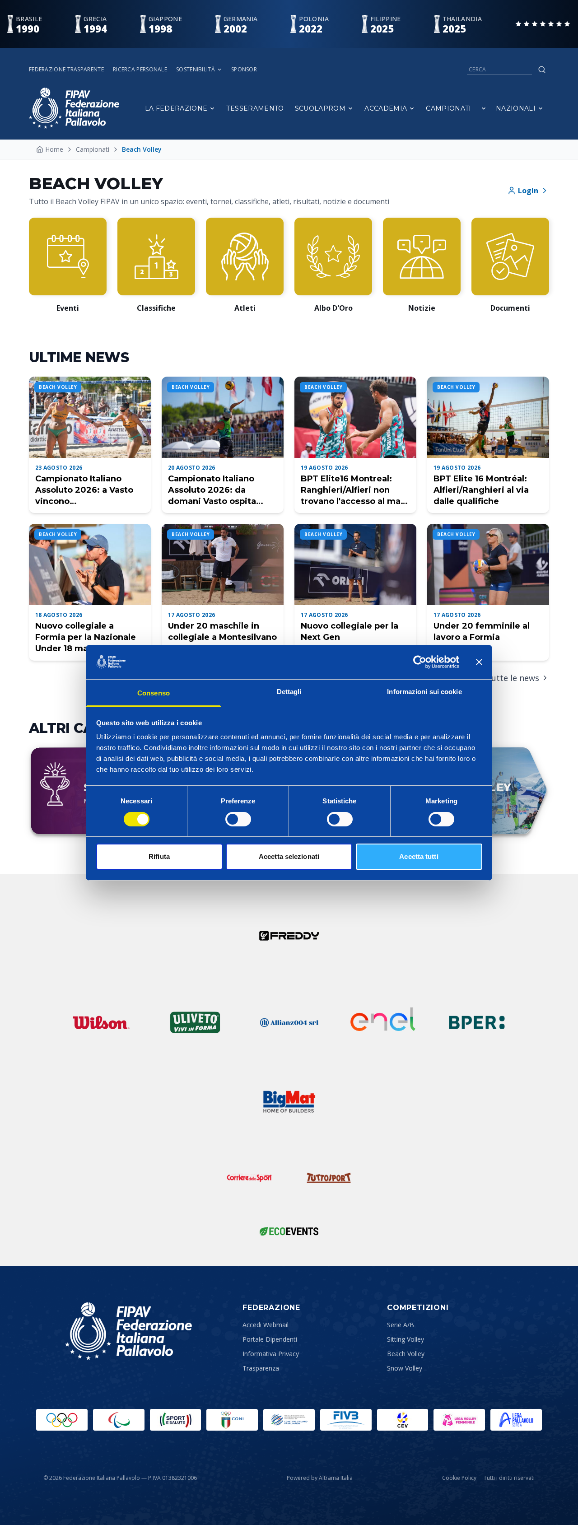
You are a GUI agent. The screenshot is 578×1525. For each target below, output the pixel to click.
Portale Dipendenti (269, 1339)
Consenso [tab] (153, 693)
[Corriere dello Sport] (249, 1177)
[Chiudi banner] (479, 662)
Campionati (448, 108)
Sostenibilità (195, 69)
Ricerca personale (140, 69)
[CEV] (403, 1420)
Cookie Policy (459, 1478)
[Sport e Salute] (175, 1420)
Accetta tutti (418, 856)
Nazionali (516, 108)
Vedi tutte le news (504, 677)
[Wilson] (101, 1022)
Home (54, 149)
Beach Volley (405, 1353)
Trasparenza (260, 1368)
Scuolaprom (320, 108)
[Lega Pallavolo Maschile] (516, 1420)
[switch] (238, 819)
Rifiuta (159, 856)
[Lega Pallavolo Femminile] (459, 1420)
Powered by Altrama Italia (320, 1478)
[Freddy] (289, 936)
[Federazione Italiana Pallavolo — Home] (74, 108)
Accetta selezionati (289, 856)
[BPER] (476, 1022)
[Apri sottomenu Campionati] (483, 108)
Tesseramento (255, 108)
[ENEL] (382, 1022)
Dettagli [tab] (289, 691)
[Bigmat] (289, 1101)
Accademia (385, 108)
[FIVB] (346, 1420)
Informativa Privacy (270, 1353)
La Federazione (176, 108)
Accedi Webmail (265, 1324)
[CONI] (232, 1420)
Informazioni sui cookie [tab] (424, 691)
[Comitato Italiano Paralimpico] (289, 1420)
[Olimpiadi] (62, 1420)
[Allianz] (289, 1022)
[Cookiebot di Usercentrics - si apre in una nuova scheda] (419, 662)
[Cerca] (542, 69)
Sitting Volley (405, 1339)
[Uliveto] (195, 1022)
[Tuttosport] (328, 1177)
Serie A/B (400, 1324)
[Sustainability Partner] (289, 1231)
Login (528, 191)
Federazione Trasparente (66, 69)
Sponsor (244, 69)
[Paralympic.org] (118, 1420)
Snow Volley (404, 1368)
